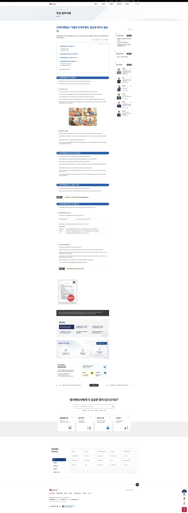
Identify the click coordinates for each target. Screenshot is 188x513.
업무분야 (111, 4)
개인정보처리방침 (59, 493)
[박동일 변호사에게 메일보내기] (131, 69)
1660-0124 (125, 0)
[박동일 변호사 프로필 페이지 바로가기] (124, 71)
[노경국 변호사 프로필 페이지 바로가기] (124, 96)
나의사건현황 (111, 0)
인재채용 (133, 0)
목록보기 (94, 385)
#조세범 (100, 410)
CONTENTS (103, 44)
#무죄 (104, 410)
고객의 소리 (116, 0)
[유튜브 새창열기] (57, 506)
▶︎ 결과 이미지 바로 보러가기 (64, 69)
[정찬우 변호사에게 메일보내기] (131, 102)
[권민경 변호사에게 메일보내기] (131, 86)
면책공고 (65, 493)
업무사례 (103, 4)
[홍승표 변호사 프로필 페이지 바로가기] (124, 113)
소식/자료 (127, 4)
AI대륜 (138, 0)
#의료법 (96, 410)
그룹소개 (95, 4)
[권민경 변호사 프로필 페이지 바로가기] (124, 88)
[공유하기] (131, 29)
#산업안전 (84, 410)
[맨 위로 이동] (137, 484)
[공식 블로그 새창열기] (52, 506)
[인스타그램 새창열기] (60, 506)
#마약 (92, 410)
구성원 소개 (119, 4)
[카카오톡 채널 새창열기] (55, 506)
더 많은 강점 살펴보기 (101, 343)
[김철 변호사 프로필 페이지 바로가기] (124, 80)
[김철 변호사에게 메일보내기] (131, 78)
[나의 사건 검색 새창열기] (50, 506)
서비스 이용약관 (52, 493)
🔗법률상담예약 (72, 262)
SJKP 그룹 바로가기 (129, 490)
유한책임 (70, 493)
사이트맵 (84, 493)
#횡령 (89, 410)
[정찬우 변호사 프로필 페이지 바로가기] (124, 104)
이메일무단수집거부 (77, 493)
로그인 (106, 0)
